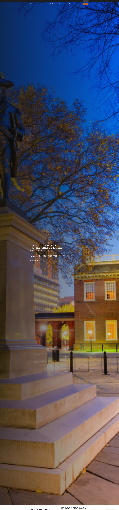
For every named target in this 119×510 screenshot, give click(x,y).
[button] (51, 4)
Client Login (85, 0)
